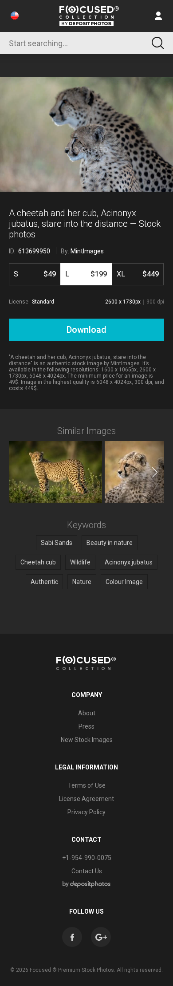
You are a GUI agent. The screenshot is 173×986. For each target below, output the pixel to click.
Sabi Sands (56, 542)
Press (86, 726)
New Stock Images (87, 739)
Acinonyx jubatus (129, 562)
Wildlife (80, 562)
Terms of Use (87, 785)
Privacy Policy (86, 812)
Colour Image (124, 581)
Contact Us (86, 871)
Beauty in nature (109, 542)
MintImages (87, 251)
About (86, 713)
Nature (81, 581)
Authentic (44, 581)
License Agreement (86, 798)
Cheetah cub (38, 562)
